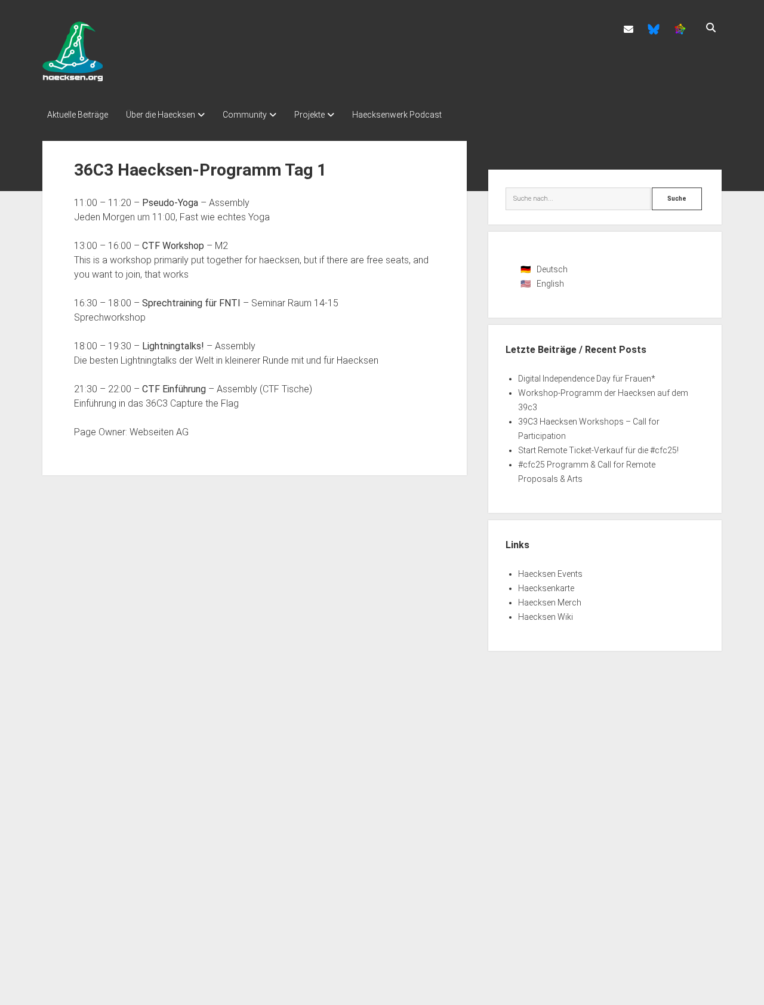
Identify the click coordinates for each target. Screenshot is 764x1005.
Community (245, 114)
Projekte (309, 114)
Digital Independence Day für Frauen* (586, 378)
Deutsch (552, 269)
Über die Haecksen (160, 114)
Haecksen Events (550, 574)
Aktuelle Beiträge (77, 114)
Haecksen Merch (549, 602)
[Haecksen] (72, 77)
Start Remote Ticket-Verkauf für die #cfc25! (598, 450)
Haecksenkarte (546, 588)
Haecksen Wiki (545, 617)
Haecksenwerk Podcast (397, 114)
